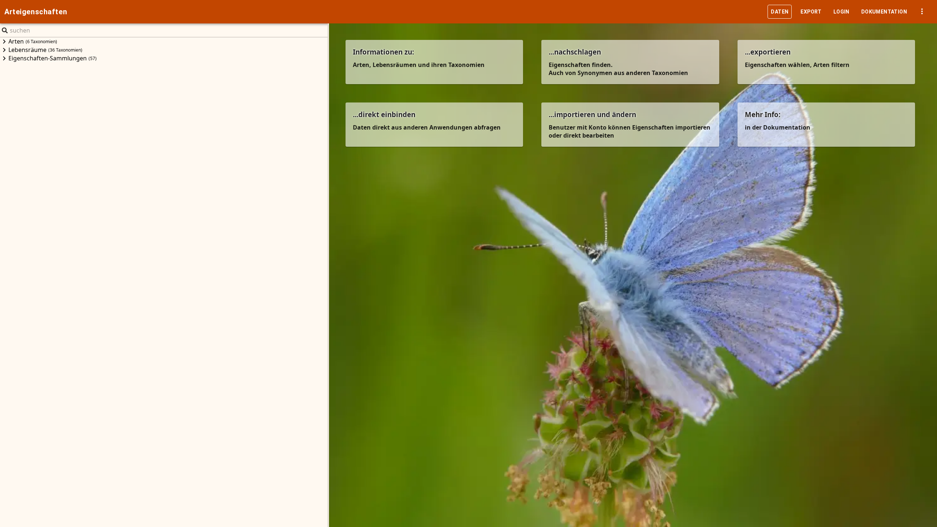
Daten (779, 12)
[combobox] (10, 30)
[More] (922, 11)
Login (841, 12)
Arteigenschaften (35, 11)
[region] (164, 282)
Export (810, 12)
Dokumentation (884, 12)
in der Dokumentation (777, 127)
